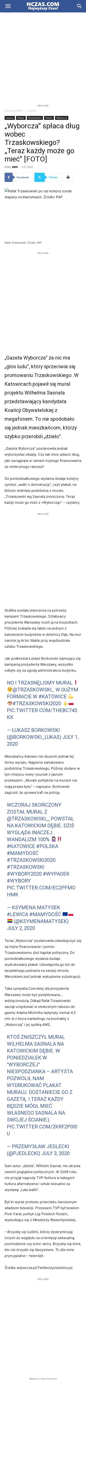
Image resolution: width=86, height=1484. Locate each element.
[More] (68, 177)
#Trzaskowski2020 (37, 703)
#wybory (19, 881)
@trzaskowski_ (33, 690)
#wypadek (56, 874)
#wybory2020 (24, 874)
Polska (49, 117)
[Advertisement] (43, 58)
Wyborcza (61, 117)
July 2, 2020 (21, 928)
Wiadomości (35, 117)
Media (20, 117)
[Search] (79, 6)
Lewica (31, 110)
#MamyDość (23, 853)
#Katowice (53, 696)
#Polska (47, 846)
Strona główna (14, 110)
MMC (15, 167)
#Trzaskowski (25, 867)
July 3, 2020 (56, 1153)
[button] (7, 6)
